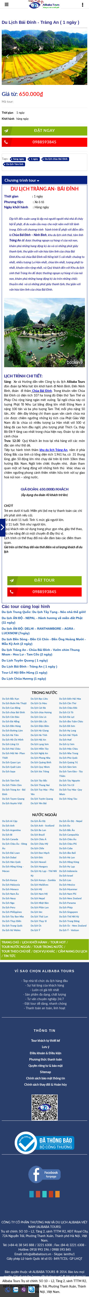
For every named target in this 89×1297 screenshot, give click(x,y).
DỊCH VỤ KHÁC (44, 951)
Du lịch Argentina (11, 830)
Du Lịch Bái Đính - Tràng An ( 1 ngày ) (29, 666)
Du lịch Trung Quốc (12, 926)
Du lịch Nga (8, 903)
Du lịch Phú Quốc (68, 758)
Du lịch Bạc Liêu (39, 699)
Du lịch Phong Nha (40, 758)
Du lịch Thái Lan (39, 916)
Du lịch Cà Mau (39, 703)
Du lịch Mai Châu (11, 749)
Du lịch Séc (36, 912)
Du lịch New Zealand (70, 898)
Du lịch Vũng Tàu (68, 799)
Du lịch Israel (66, 876)
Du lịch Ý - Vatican (69, 930)
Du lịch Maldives (39, 885)
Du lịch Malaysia (11, 885)
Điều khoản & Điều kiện (45, 1053)
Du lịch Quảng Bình (41, 762)
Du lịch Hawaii (38, 862)
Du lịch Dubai (9, 857)
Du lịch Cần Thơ (67, 703)
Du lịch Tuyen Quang (13, 799)
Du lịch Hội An (38, 740)
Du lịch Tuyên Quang (42, 799)
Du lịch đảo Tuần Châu (71, 721)
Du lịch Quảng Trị (68, 762)
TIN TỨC (10, 956)
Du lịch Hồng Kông (69, 862)
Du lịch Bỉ (7, 835)
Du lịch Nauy (9, 898)
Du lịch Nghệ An (39, 753)
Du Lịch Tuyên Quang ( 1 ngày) (25, 660)
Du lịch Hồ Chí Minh (12, 740)
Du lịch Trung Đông (69, 921)
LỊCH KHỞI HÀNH (34, 942)
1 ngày (34, 159)
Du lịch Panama (67, 903)
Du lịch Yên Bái (39, 803)
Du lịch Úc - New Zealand (72, 926)
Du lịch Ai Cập (9, 821)
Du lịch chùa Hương (41, 712)
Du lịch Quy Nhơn (40, 767)
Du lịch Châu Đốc (68, 708)
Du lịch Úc (36, 926)
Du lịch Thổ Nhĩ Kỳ (69, 916)
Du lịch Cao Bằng (11, 708)
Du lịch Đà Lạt (66, 717)
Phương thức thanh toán (45, 1059)
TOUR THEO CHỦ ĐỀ (16, 951)
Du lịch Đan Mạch (40, 853)
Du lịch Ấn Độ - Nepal (70, 821)
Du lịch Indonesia (68, 871)
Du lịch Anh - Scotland (42, 826)
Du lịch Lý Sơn (66, 744)
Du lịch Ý (35, 930)
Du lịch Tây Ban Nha (13, 916)
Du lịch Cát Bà (38, 708)
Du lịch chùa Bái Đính (56, 159)
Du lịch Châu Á (38, 839)
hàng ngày (18, 159)
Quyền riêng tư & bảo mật (46, 1065)
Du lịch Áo (64, 826)
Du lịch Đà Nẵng (10, 721)
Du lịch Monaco (10, 889)
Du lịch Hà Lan (67, 857)
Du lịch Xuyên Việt (12, 803)
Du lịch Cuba (66, 848)
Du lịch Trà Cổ (66, 785)
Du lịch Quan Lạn (11, 762)
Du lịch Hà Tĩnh (39, 735)
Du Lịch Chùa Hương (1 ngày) (24, 678)
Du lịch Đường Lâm (12, 730)
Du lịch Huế (65, 740)
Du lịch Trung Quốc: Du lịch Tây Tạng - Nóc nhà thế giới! (44, 612)
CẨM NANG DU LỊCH (72, 951)
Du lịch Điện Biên (40, 726)
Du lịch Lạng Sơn (40, 744)
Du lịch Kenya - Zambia (43, 880)
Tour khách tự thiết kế (45, 1040)
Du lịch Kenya (9, 880)
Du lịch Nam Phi (67, 894)
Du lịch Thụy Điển (11, 921)
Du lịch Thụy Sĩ (39, 921)
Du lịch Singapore (68, 912)
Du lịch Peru (8, 907)
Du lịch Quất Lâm (11, 767)
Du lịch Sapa (8, 771)
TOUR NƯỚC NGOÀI (16, 947)
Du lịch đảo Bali (67, 853)
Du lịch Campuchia (69, 835)
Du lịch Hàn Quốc (11, 862)
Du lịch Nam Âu (10, 894)
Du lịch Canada (10, 839)
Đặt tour (44, 580)
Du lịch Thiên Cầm (12, 785)
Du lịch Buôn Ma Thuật (14, 703)
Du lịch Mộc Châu (68, 749)
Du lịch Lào (65, 880)
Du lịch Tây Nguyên (69, 780)
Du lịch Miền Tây (40, 749)
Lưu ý (45, 1047)
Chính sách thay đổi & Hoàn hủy (45, 1084)
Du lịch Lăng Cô (10, 744)
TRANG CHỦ (10, 942)
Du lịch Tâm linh (14, 164)
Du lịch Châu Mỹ (39, 844)
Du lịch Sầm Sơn (67, 767)
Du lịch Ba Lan (38, 830)
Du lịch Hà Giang (40, 730)
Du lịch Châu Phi (68, 844)
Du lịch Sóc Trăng (40, 771)
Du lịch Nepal (38, 898)
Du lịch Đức (37, 857)
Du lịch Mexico (67, 885)
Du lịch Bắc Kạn (10, 699)
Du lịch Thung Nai (40, 785)
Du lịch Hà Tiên (10, 735)
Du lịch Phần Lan (40, 907)
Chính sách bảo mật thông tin (45, 1078)
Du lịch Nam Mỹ (39, 894)
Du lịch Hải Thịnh (68, 735)
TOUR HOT (58, 942)
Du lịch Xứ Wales (11, 930)
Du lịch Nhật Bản (40, 903)
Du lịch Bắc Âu (67, 830)
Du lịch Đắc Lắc (39, 721)
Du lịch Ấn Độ (38, 821)
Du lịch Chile (37, 848)
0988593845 (44, 142)
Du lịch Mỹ (36, 889)
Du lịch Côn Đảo (10, 717)
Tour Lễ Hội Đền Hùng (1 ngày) (24, 672)
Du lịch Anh (8, 826)
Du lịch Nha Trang (68, 753)
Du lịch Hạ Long (67, 730)
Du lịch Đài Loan (11, 853)
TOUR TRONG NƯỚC (48, 947)
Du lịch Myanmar (68, 889)
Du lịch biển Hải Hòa (70, 699)
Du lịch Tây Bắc (39, 780)
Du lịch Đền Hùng (11, 726)
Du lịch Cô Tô (66, 712)
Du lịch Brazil (38, 835)
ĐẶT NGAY (44, 131)
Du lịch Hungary (39, 866)
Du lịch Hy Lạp (67, 866)
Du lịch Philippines (12, 912)
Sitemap (45, 1072)
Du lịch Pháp (66, 907)
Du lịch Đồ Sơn (67, 726)
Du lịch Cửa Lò (38, 717)
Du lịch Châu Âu (67, 839)
